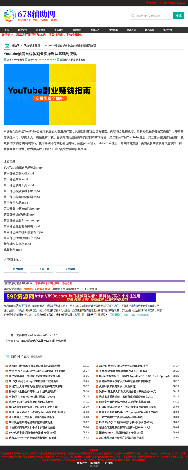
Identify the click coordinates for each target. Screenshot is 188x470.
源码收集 (149, 29)
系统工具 (95, 29)
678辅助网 (19, 59)
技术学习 (22, 29)
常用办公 (131, 29)
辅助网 (15, 45)
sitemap (94, 466)
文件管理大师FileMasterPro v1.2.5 (37, 335)
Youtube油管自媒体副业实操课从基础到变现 (40, 54)
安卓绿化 (40, 29)
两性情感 (9, 35)
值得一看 (167, 29)
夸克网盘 (70, 268)
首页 (6, 29)
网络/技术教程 (32, 45)
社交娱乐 (77, 29)
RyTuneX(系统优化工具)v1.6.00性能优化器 (41, 340)
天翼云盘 (44, 268)
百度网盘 (18, 268)
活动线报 (113, 29)
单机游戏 (58, 29)
